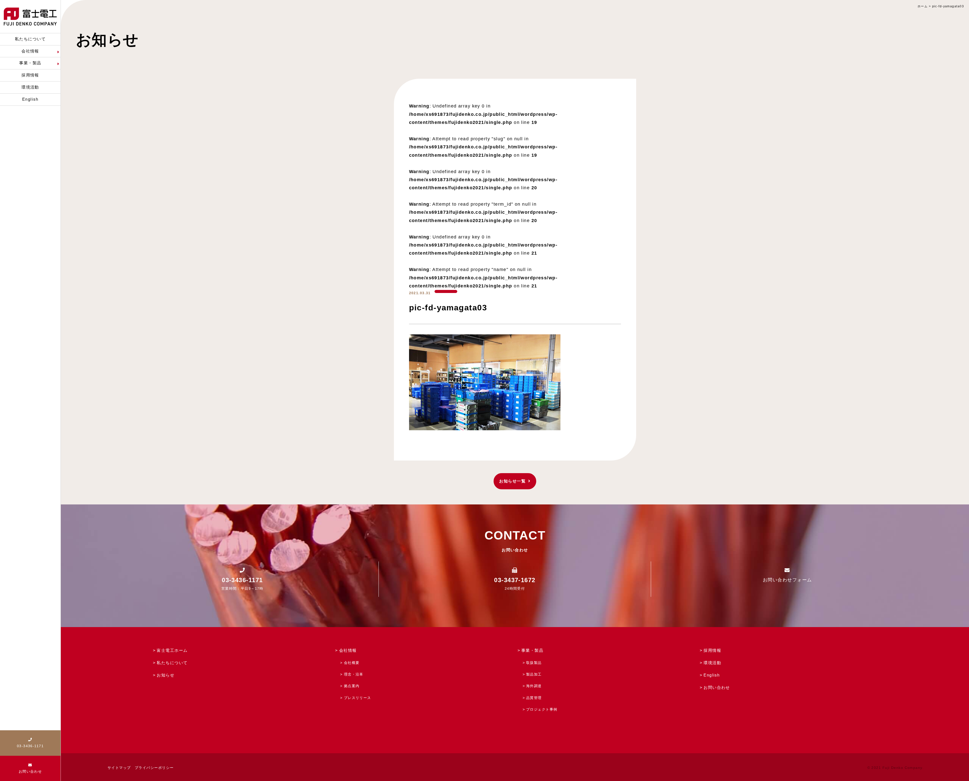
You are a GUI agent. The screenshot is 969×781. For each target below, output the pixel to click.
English (712, 675)
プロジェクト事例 (541, 709)
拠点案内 (352, 686)
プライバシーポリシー (154, 768)
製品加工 (534, 674)
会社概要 (352, 663)
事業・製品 (532, 650)
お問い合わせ (717, 687)
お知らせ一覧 (512, 481)
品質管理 (534, 698)
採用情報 (712, 650)
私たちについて (172, 663)
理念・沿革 (353, 674)
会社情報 (348, 650)
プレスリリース (357, 698)
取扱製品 (534, 663)
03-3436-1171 (242, 580)
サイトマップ (119, 768)
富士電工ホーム (172, 650)
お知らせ (165, 675)
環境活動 (712, 663)
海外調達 (534, 686)
